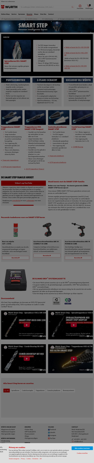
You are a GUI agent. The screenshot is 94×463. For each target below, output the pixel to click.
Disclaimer (35, 458)
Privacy (23, 458)
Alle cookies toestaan (82, 448)
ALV (41, 458)
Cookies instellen (82, 453)
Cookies (28, 458)
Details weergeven (14, 458)
